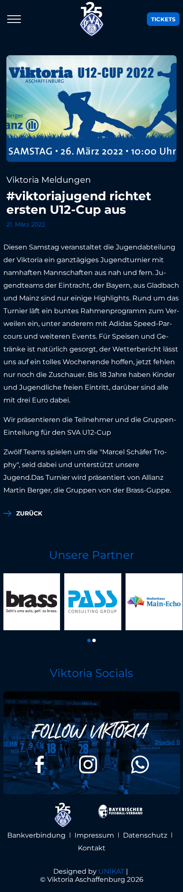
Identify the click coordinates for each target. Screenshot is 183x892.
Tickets (163, 19)
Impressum (94, 835)
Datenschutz (145, 835)
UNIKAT (111, 871)
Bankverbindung (36, 835)
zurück (29, 513)
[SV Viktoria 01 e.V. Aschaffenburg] (92, 19)
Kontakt (92, 848)
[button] (89, 640)
